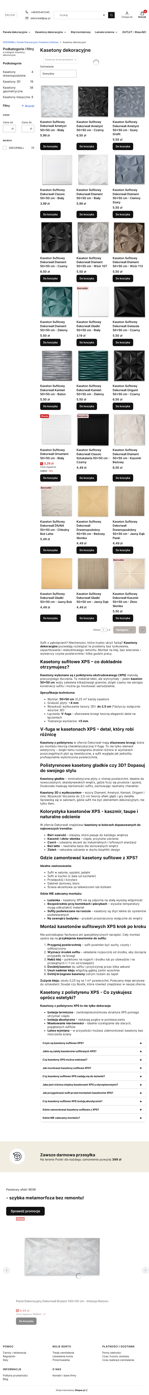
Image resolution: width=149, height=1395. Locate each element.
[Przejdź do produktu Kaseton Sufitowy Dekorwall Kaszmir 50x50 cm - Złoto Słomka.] (129, 573)
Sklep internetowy (70, 1390)
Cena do (27, 122)
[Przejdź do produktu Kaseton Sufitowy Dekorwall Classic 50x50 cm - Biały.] (57, 170)
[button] (111, 15)
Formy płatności (111, 1352)
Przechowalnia (61, 1359)
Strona (96, 629)
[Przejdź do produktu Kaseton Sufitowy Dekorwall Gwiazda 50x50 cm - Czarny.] (129, 302)
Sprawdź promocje (25, 1211)
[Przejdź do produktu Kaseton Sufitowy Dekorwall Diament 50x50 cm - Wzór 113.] (129, 238)
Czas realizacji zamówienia (118, 1359)
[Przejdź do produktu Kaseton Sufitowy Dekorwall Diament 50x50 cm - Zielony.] (57, 302)
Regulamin (9, 1356)
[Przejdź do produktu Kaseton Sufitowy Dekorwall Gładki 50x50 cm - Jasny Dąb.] (93, 573)
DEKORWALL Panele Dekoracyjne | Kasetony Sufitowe (31, 42)
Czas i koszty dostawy (115, 1356)
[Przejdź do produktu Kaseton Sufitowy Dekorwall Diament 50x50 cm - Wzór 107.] (93, 238)
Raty (5, 1359)
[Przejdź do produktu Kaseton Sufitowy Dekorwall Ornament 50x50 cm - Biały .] (57, 429)
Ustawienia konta (63, 1356)
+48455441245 (40, 12)
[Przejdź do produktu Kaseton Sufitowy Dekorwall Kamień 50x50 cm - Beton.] (57, 366)
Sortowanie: (47, 66)
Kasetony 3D (18, 81)
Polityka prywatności (15, 1375)
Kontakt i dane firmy (64, 1375)
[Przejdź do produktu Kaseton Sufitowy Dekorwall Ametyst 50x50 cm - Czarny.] (93, 101)
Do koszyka (50, 146)
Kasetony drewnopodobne (18, 73)
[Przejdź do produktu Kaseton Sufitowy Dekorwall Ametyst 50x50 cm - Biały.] (57, 101)
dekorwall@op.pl (40, 18)
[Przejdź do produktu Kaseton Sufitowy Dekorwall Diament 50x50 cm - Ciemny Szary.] (129, 170)
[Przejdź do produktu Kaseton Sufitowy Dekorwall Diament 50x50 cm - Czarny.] (57, 238)
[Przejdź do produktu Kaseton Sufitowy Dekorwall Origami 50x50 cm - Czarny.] (129, 366)
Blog (5, 1379)
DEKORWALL (16, 147)
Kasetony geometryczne (18, 89)
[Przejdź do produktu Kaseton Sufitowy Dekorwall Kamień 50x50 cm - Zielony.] (93, 366)
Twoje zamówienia (63, 1352)
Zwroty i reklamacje (14, 1352)
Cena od (8, 122)
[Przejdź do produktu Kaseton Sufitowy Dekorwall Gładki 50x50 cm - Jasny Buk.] (57, 573)
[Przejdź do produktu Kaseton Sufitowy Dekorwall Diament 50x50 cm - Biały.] (93, 170)
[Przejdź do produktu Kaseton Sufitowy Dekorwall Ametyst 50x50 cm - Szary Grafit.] (129, 101)
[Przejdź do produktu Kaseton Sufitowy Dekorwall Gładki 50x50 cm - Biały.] (93, 302)
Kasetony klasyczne (18, 97)
